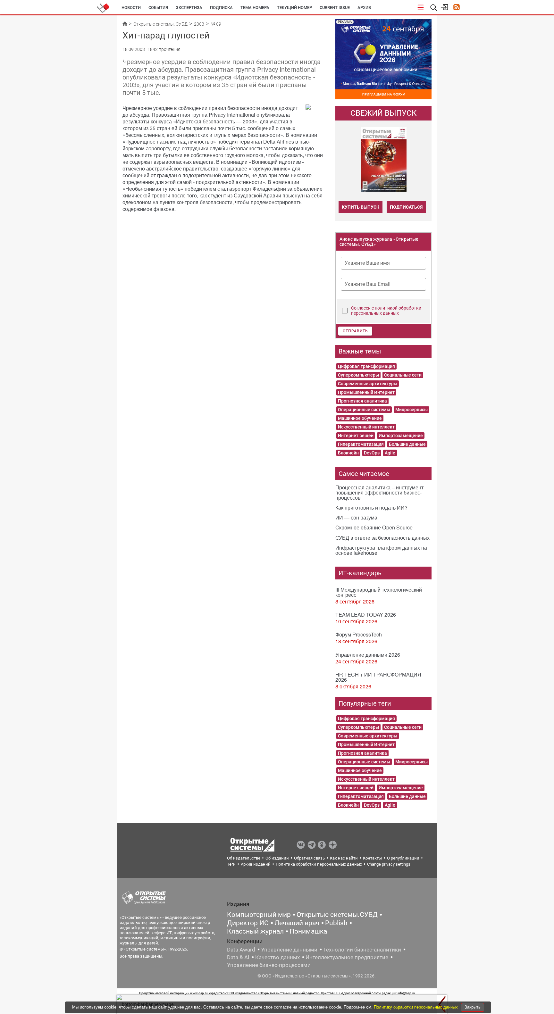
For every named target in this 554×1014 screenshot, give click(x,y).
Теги (231, 864)
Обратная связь (309, 858)
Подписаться (406, 207)
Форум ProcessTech (358, 634)
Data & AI (238, 957)
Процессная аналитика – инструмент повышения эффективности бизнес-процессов (379, 492)
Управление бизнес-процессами (269, 965)
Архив (364, 7)
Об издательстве (243, 858)
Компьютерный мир (259, 914)
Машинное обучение (360, 418)
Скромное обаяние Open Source (374, 527)
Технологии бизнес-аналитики (362, 949)
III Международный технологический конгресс (378, 592)
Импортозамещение (401, 435)
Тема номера (254, 7)
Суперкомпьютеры (358, 375)
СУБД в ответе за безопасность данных (382, 537)
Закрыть (473, 1007)
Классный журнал (255, 931)
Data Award (241, 949)
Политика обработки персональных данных (319, 864)
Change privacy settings (388, 864)
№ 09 (216, 24)
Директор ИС (248, 923)
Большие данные (407, 444)
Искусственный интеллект (366, 426)
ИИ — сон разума (356, 517)
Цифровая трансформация (366, 366)
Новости (131, 7)
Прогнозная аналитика (362, 400)
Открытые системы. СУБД (160, 24)
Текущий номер (294, 7)
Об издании (277, 858)
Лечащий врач (296, 923)
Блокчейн (348, 452)
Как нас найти (344, 858)
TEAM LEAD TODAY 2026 (365, 614)
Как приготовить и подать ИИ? (371, 507)
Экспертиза (189, 7)
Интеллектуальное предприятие (347, 957)
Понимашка (308, 931)
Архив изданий (256, 864)
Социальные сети (403, 375)
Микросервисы (411, 409)
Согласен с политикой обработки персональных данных (386, 310)
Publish (336, 923)
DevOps (372, 452)
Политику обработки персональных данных (416, 1007)
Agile (390, 452)
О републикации (403, 858)
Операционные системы (364, 409)
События (158, 7)
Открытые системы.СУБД (337, 914)
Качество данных (277, 957)
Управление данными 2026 (367, 654)
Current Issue (335, 7)
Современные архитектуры (367, 383)
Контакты (372, 858)
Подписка (221, 7)
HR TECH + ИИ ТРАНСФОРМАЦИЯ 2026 (378, 677)
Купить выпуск (360, 207)
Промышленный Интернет (366, 392)
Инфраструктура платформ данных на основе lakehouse (381, 550)
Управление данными (289, 949)
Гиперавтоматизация (361, 444)
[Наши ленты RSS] (456, 8)
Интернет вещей (356, 435)
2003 (199, 24)
